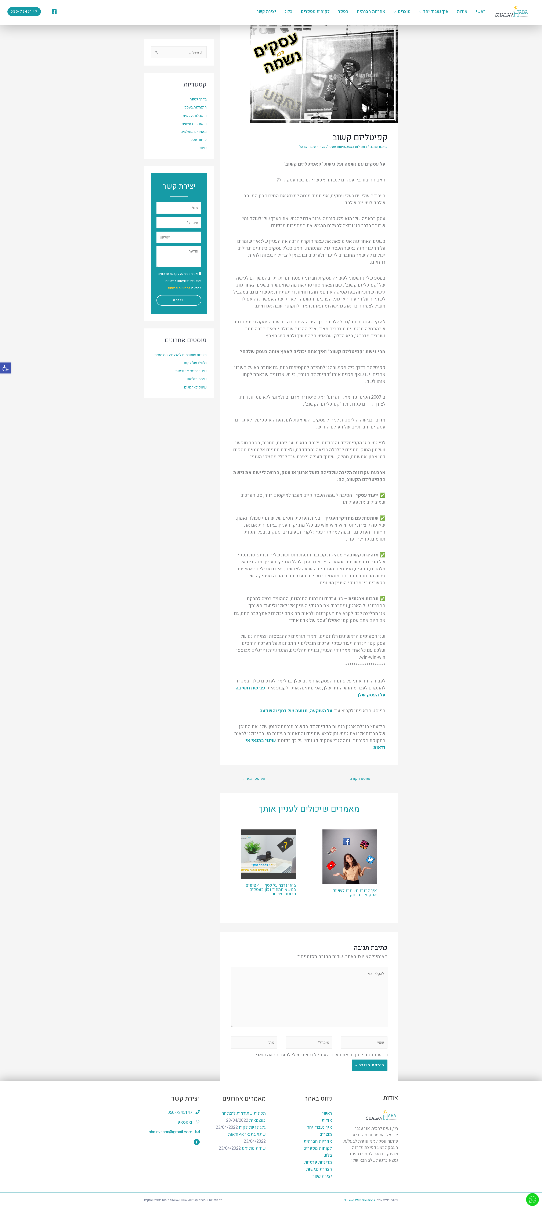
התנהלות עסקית (195, 115)
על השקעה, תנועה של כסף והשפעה (295, 710)
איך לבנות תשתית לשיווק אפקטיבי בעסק (354, 893)
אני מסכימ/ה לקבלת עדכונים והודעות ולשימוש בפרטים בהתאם (179, 281)
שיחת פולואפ (197, 379)
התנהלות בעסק (356, 146)
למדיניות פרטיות (179, 288)
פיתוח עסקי (337, 146)
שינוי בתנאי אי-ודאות (191, 371)
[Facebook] (54, 11)
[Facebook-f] (197, 1142)
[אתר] (254, 1043)
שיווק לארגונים (195, 387)
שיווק (202, 148)
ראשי (327, 1113)
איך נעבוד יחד (319, 1127)
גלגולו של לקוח (195, 363)
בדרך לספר (198, 99)
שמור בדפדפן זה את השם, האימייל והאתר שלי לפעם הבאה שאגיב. (317, 1055)
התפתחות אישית (194, 123)
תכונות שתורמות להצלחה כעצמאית (180, 355)
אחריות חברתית (318, 1141)
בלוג (328, 1155)
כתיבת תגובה (378, 146)
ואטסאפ (184, 1122)
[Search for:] (179, 52)
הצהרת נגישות (319, 1169)
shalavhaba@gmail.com (170, 1132)
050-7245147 (179, 1112)
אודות (327, 1120)
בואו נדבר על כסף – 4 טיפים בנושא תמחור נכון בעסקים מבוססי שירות (271, 889)
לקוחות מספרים (317, 1148)
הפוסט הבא (253, 778)
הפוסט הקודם (362, 778)
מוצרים (325, 1134)
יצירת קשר (322, 1176)
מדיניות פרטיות (318, 1162)
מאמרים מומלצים (194, 131)
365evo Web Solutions (359, 1200)
